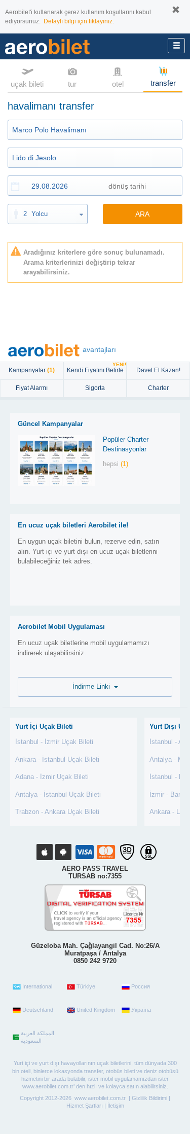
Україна (141, 1010)
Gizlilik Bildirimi (149, 1098)
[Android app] (63, 852)
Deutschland (37, 1010)
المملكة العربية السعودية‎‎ (37, 1037)
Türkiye (86, 986)
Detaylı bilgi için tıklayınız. (79, 21)
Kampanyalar (32, 370)
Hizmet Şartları (84, 1106)
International (37, 986)
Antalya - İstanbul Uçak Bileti (58, 794)
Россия (140, 986)
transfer (163, 83)
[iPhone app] (44, 852)
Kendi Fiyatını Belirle (96, 368)
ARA (142, 214)
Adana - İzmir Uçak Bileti (52, 777)
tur (72, 84)
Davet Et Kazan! (158, 370)
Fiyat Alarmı (32, 388)
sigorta (95, 388)
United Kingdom (96, 1010)
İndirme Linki (93, 686)
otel (118, 84)
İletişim (115, 1106)
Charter (158, 388)
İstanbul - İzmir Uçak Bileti (54, 742)
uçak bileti (27, 84)
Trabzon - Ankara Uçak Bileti (57, 812)
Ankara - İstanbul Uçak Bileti (57, 759)
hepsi (115, 464)
